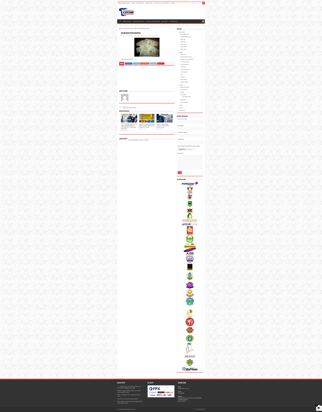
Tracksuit (182, 77)
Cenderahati (183, 94)
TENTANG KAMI (148, 3)
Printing (181, 85)
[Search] (203, 3)
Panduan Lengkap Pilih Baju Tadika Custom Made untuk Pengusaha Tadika (147, 125)
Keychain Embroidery (185, 36)
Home (121, 28)
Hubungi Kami (174, 21)
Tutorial (181, 108)
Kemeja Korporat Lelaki (186, 56)
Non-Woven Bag (186, 96)
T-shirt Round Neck (185, 69)
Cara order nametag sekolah (153, 21)
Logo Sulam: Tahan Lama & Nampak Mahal (127, 399)
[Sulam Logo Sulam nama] (126, 11)
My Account (164, 21)
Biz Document (183, 89)
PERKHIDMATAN (140, 3)
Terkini (180, 105)
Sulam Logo (183, 44)
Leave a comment (146, 35)
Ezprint (123, 35)
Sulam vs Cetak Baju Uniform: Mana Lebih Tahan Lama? (163, 125)
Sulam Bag (183, 41)
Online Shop (128, 21)
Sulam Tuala (183, 49)
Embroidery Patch (184, 34)
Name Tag (182, 39)
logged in (136, 140)
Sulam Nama (183, 46)
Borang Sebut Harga (138, 21)
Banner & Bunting (184, 87)
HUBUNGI (173, 3)
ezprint (203, 409)
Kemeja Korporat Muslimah (186, 59)
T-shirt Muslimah (184, 64)
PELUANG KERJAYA (165, 3)
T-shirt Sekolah (184, 72)
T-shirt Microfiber (184, 62)
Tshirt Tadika (183, 79)
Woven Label (182, 110)
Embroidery (182, 32)
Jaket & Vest (183, 54)
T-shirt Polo (183, 67)
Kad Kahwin (183, 99)
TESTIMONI (156, 3)
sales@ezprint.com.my (183, 388)
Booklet (182, 92)
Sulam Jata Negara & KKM (130, 28)
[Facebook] (193, 3)
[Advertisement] (190, 10)
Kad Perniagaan (184, 102)
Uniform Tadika (184, 82)
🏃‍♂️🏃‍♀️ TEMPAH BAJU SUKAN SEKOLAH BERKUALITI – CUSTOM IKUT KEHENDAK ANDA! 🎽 (129, 126)
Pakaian (181, 52)
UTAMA (133, 3)
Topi (181, 74)
